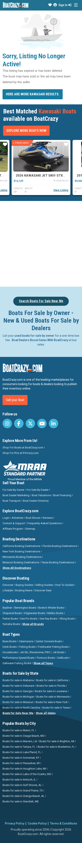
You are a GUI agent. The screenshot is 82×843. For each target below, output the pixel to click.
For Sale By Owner (13, 489)
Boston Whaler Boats (51, 607)
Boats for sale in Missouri (18, 702)
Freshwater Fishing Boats (53, 646)
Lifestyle (8, 590)
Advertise (17, 517)
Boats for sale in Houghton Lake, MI (24, 768)
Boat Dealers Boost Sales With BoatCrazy (40, 340)
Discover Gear (43, 590)
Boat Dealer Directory (36, 500)
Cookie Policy (37, 823)
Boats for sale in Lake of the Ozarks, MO (27, 774)
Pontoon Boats (46, 657)
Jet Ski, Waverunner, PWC (35, 652)
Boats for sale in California (52, 680)
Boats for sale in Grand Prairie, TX (23, 790)
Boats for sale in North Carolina (21, 707)
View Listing (60, 190)
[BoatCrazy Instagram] (7, 423)
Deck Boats (10, 646)
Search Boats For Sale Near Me (41, 301)
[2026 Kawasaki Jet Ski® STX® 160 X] (41, 157)
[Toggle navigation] (76, 5)
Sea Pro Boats (28, 618)
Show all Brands (33, 624)
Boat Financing (62, 495)
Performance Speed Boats (18, 657)
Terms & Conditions (63, 823)
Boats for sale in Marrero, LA (20, 741)
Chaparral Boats (12, 613)
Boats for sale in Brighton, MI (56, 741)
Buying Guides (24, 584)
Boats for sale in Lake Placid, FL (22, 752)
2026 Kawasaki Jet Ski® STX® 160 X (45, 175)
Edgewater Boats (34, 613)
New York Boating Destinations (21, 551)
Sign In (63, 5)
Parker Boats (10, 618)
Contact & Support (14, 523)
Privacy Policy (14, 823)
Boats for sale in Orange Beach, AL (24, 796)
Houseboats (10, 652)
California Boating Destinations (21, 546)
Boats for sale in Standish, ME (21, 801)
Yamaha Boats (11, 624)
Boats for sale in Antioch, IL (19, 779)
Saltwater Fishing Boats (17, 663)
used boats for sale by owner (34, 335)
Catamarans (26, 641)
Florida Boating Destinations (59, 546)
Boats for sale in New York (52, 702)
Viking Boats (67, 618)
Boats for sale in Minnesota (53, 696)
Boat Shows (33, 517)
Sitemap (30, 528)
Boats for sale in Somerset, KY (21, 757)
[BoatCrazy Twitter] (30, 423)
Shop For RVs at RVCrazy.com (21, 453)
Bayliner (7, 607)
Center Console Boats (49, 641)
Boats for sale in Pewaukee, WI (21, 763)
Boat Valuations (41, 495)
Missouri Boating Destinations (21, 562)
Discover (8, 584)
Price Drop (22, 143)
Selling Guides (44, 584)
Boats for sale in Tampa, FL (19, 746)
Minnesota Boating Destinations (22, 556)
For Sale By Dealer (38, 489)
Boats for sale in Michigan (18, 696)
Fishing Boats (27, 646)
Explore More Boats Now (26, 131)
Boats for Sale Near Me (18, 713)
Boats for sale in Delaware (18, 685)
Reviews (48, 517)
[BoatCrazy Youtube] (42, 423)
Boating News (23, 590)
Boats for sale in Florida (51, 685)
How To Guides (64, 584)
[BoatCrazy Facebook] (19, 423)
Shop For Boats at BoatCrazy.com (23, 447)
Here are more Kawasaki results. (32, 94)
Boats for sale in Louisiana (51, 691)
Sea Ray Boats (48, 618)
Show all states (46, 713)
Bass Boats (9, 641)
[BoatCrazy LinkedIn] (53, 423)
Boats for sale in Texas (56, 707)
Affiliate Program (13, 528)
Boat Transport (12, 500)
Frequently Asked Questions (44, 523)
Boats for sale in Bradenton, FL (56, 746)
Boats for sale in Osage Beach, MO (24, 735)
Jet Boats (58, 652)
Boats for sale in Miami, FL (18, 730)
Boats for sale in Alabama (18, 680)
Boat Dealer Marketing (16, 495)
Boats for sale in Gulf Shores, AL (22, 785)
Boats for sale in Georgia (18, 691)
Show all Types (43, 663)
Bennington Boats (25, 607)
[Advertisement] (41, 243)
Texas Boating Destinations (57, 562)
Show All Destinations (17, 567)
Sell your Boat (15, 400)
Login (6, 517)
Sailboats (63, 657)
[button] (50, 5)
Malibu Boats (55, 613)
